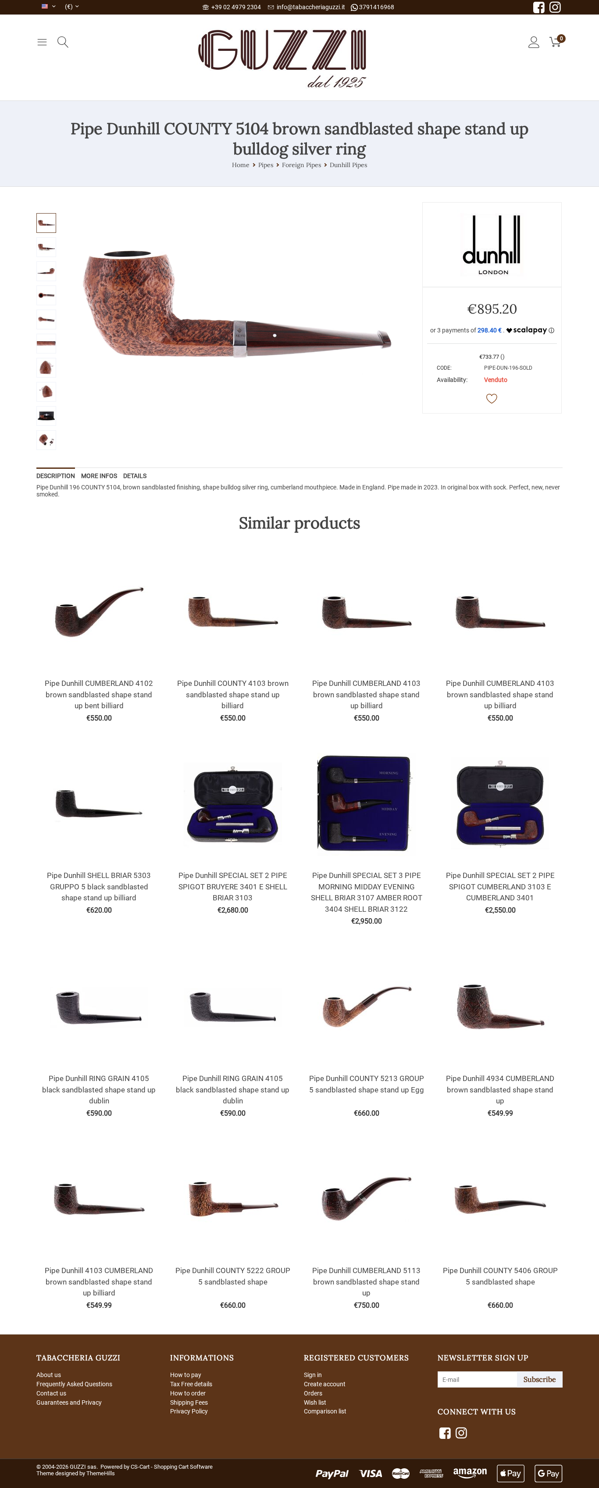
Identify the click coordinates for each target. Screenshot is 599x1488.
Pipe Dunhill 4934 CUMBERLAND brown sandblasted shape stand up (500, 1089)
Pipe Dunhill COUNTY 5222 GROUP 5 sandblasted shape (232, 1276)
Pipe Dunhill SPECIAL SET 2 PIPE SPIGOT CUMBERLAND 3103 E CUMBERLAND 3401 (500, 886)
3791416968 (376, 7)
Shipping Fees (189, 1402)
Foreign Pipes (301, 165)
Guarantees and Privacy (69, 1402)
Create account (325, 1384)
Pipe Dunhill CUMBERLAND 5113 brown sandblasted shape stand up (366, 1281)
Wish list (315, 1402)
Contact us (51, 1393)
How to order (188, 1393)
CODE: (444, 368)
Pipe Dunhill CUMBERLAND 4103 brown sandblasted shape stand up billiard (366, 694)
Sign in (313, 1374)
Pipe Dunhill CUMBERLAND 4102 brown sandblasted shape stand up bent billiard (99, 694)
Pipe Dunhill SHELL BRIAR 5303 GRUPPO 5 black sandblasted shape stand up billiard (99, 886)
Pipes (265, 165)
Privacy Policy (189, 1411)
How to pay (185, 1374)
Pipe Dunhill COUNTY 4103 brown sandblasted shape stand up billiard (233, 694)
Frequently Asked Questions (74, 1384)
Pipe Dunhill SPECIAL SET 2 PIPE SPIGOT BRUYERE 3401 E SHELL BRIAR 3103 (232, 886)
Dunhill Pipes (348, 165)
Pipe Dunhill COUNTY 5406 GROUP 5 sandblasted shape (500, 1276)
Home (241, 165)
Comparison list (325, 1411)
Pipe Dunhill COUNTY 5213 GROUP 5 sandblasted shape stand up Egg (366, 1084)
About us (48, 1374)
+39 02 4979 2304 (235, 7)
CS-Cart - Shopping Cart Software (172, 1466)
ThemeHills (100, 1473)
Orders (313, 1393)
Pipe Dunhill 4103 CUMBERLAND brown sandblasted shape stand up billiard (99, 1281)
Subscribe (540, 1379)
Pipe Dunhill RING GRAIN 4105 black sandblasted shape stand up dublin (99, 1089)
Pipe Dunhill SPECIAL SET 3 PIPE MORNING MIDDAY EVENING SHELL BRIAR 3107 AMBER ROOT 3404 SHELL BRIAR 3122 (366, 892)
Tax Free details (191, 1384)
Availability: (452, 379)
